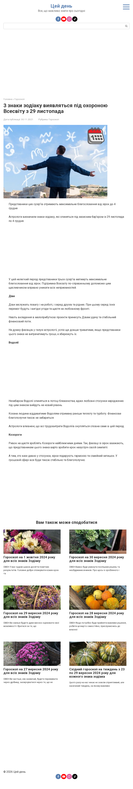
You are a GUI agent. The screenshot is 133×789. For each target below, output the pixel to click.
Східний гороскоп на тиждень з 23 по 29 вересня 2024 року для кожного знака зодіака (97, 672)
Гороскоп (54, 119)
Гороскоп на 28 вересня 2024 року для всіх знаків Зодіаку (96, 615)
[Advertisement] (66, 63)
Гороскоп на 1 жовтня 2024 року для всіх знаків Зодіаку (29, 559)
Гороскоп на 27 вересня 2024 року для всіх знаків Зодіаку (30, 671)
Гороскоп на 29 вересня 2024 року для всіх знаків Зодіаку (30, 615)
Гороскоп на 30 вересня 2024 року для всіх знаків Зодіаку (96, 559)
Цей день (61, 6)
